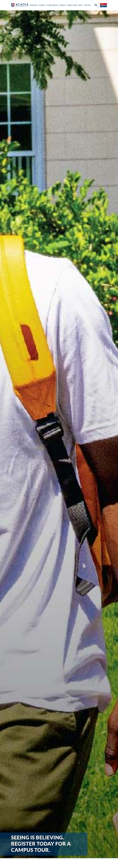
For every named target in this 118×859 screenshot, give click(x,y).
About (81, 5)
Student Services (52, 5)
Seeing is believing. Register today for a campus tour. (41, 843)
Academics (42, 5)
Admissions (33, 5)
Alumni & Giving (72, 5)
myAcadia (87, 5)
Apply (102, 4)
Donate (103, 6)
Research (63, 5)
